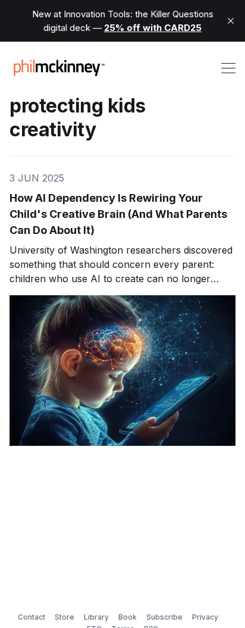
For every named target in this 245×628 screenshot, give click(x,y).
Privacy (205, 617)
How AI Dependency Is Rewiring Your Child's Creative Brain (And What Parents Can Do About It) (118, 214)
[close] (230, 20)
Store (64, 617)
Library (96, 617)
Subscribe (164, 617)
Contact (31, 617)
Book (127, 617)
